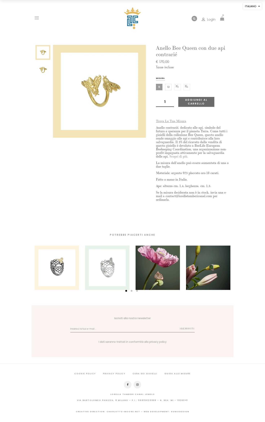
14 (187, 87)
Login (211, 19)
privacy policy (158, 342)
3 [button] (137, 291)
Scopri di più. (178, 156)
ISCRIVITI (187, 328)
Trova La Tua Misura (171, 121)
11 (159, 87)
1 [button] (126, 291)
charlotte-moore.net (123, 411)
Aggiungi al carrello (196, 101)
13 (177, 87)
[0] (222, 19)
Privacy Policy (114, 373)
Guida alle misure (177, 373)
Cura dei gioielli (144, 373)
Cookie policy (85, 373)
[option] (42, 53)
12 (168, 87)
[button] (252, 6)
